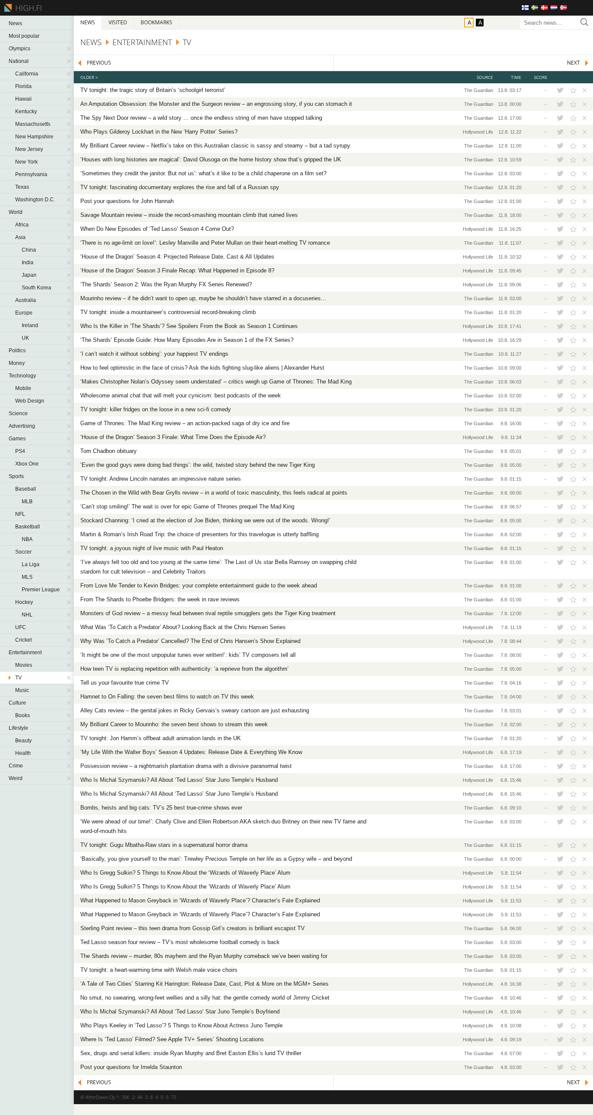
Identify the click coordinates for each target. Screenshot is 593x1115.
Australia (25, 300)
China (29, 250)
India (27, 262)
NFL (20, 514)
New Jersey (29, 149)
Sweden (534, 7)
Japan (29, 275)
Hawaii (23, 99)
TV (18, 678)
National (19, 61)
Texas (22, 187)
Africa (22, 225)
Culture (17, 703)
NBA (27, 539)
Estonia (582, 7)
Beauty (23, 741)
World (16, 212)
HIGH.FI (27, 8)
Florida (23, 86)
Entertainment (25, 652)
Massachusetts (32, 124)
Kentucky (26, 111)
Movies (23, 665)
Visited (118, 22)
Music (22, 690)
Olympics (19, 49)
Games (17, 439)
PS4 (20, 451)
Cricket (23, 640)
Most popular (24, 36)
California (26, 74)
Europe (24, 313)
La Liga (31, 564)
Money (17, 363)
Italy (573, 7)
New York (26, 162)
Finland (525, 7)
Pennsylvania (31, 174)
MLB (27, 501)
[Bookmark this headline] (573, 90)
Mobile (23, 388)
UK (25, 338)
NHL (27, 615)
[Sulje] (583, 90)
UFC (20, 627)
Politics (17, 351)
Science (18, 413)
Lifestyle (18, 728)
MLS (27, 577)
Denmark (544, 7)
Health (23, 753)
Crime (16, 766)
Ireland (30, 325)
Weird (16, 778)
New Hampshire (34, 137)
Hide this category (69, 49)
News (15, 23)
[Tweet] (560, 90)
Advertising (22, 426)
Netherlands (553, 7)
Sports (16, 476)
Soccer (23, 552)
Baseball (25, 489)
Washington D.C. (35, 200)
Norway (563, 7)
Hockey (24, 602)
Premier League (41, 590)
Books (22, 715)
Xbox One (27, 464)
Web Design (29, 401)
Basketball (27, 527)
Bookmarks (156, 22)
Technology (22, 376)
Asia (20, 237)
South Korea (36, 288)
